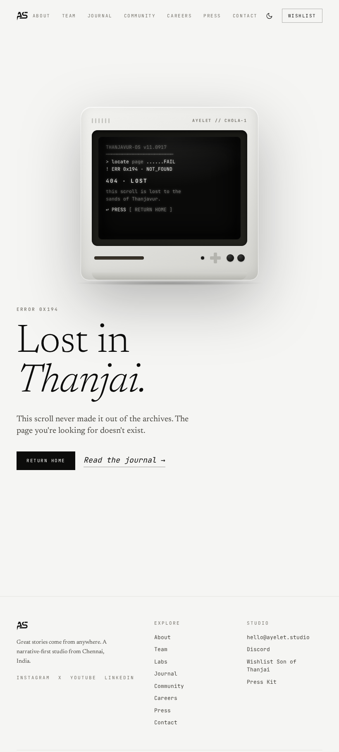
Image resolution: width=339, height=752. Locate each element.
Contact (245, 16)
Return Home (45, 460)
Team (69, 16)
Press (212, 16)
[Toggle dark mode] (269, 15)
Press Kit (262, 681)
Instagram (33, 677)
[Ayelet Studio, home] (22, 15)
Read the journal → (124, 460)
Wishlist (302, 16)
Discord (258, 649)
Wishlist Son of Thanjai (271, 665)
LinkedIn (119, 677)
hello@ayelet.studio (278, 637)
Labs (160, 661)
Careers (179, 16)
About (41, 16)
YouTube (83, 677)
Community (140, 16)
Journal (100, 16)
